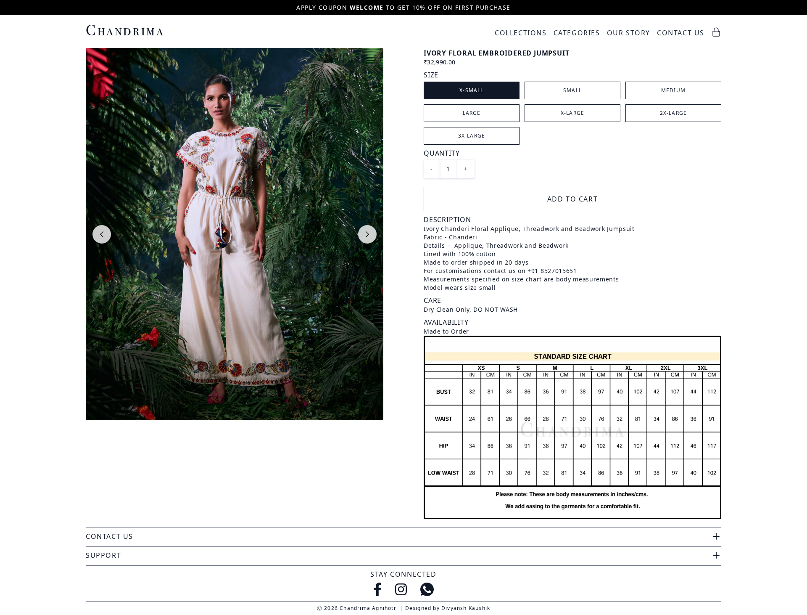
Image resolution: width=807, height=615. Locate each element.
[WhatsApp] (427, 589)
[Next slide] (367, 234)
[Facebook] (377, 589)
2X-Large (673, 113)
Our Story (628, 32)
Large (472, 113)
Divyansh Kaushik (465, 608)
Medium (673, 90)
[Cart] (716, 32)
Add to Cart (572, 199)
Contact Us (680, 32)
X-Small (471, 90)
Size (431, 75)
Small (572, 90)
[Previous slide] (101, 234)
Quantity (441, 153)
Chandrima (125, 30)
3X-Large (471, 135)
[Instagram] (401, 589)
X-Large (572, 113)
